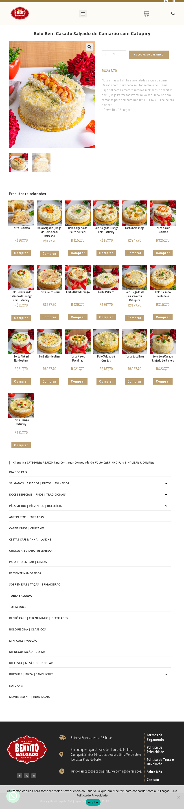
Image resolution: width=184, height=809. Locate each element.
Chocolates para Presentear (31, 551)
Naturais (16, 686)
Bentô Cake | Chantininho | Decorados (38, 618)
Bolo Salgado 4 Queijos (106, 358)
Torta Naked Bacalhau (77, 358)
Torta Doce (17, 607)
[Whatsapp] (33, 775)
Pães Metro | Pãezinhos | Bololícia (35, 506)
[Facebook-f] (19, 775)
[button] (83, 13)
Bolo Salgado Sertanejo (163, 294)
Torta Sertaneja (134, 228)
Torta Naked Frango (78, 292)
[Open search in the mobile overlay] (173, 14)
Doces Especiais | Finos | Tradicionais (37, 494)
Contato (153, 779)
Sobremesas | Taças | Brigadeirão (34, 584)
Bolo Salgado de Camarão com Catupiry (134, 296)
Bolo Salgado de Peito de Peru (78, 230)
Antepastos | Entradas (26, 517)
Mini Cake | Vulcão (23, 641)
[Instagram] (26, 775)
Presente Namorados (25, 573)
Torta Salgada (20, 596)
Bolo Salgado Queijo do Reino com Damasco (49, 232)
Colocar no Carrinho (149, 54)
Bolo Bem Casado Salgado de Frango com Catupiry (21, 296)
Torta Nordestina (49, 356)
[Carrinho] (146, 13)
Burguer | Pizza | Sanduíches (31, 674)
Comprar (21, 253)
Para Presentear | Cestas (28, 562)
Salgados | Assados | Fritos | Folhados (39, 483)
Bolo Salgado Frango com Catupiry (106, 230)
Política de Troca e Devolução (160, 761)
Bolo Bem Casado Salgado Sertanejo (162, 358)
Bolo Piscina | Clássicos (27, 629)
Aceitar (93, 802)
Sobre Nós (154, 772)
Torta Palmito (106, 292)
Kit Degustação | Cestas (27, 652)
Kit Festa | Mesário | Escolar (31, 663)
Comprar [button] (49, 254)
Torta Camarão (21, 228)
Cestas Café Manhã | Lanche (30, 539)
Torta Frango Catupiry (21, 422)
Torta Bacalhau (134, 356)
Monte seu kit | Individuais (29, 697)
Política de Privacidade (155, 749)
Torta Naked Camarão (162, 230)
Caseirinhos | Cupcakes (26, 528)
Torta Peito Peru (49, 292)
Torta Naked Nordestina (21, 358)
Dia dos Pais (18, 472)
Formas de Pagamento (155, 737)
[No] (178, 797)
